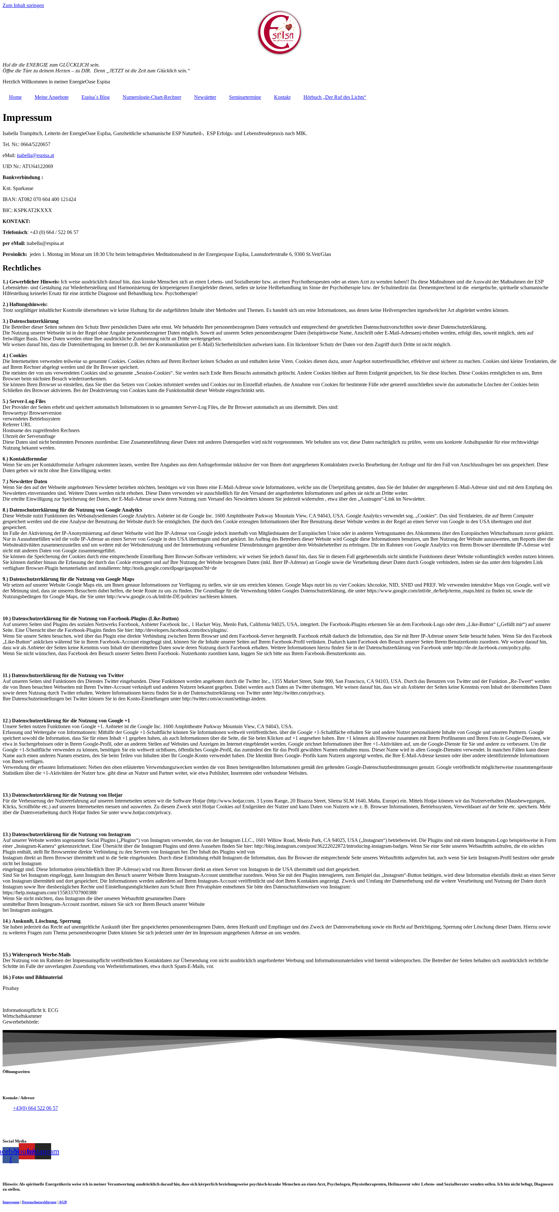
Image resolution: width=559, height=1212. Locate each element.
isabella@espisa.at (35, 155)
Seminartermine (245, 97)
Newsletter (205, 97)
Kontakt (282, 97)
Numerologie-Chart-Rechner (152, 97)
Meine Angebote (52, 97)
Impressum (11, 1202)
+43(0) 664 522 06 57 (35, 1108)
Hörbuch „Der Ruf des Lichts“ (334, 97)
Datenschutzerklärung (39, 1202)
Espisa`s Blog (96, 97)
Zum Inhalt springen (23, 5)
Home (15, 97)
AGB (63, 1202)
